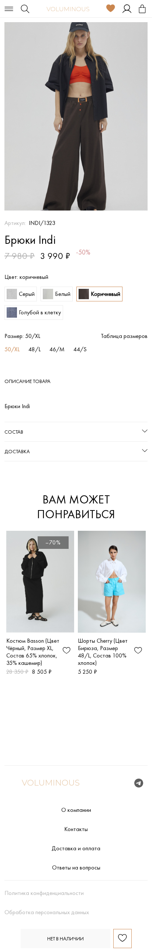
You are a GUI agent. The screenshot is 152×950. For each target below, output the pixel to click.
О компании (76, 810)
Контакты (76, 829)
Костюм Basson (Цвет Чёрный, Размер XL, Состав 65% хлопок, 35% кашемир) (32, 652)
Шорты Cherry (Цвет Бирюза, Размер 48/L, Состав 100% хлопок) (103, 652)
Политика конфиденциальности (44, 893)
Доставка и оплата (76, 848)
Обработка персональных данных (46, 912)
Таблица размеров (124, 336)
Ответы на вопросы (76, 867)
